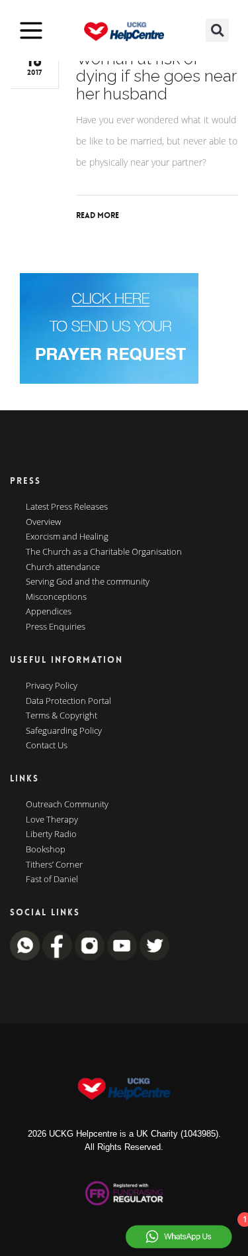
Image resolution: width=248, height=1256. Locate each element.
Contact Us (46, 745)
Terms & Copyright (61, 716)
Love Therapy (52, 820)
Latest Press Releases (67, 507)
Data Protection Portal (68, 701)
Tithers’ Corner (54, 865)
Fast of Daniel (52, 879)
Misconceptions (56, 597)
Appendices (48, 611)
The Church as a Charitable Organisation (104, 552)
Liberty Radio (51, 834)
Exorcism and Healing (67, 537)
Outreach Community (67, 804)
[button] (217, 30)
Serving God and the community (87, 582)
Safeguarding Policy (64, 731)
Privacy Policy (51, 686)
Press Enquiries (55, 627)
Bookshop (45, 849)
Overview (43, 522)
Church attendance (63, 567)
